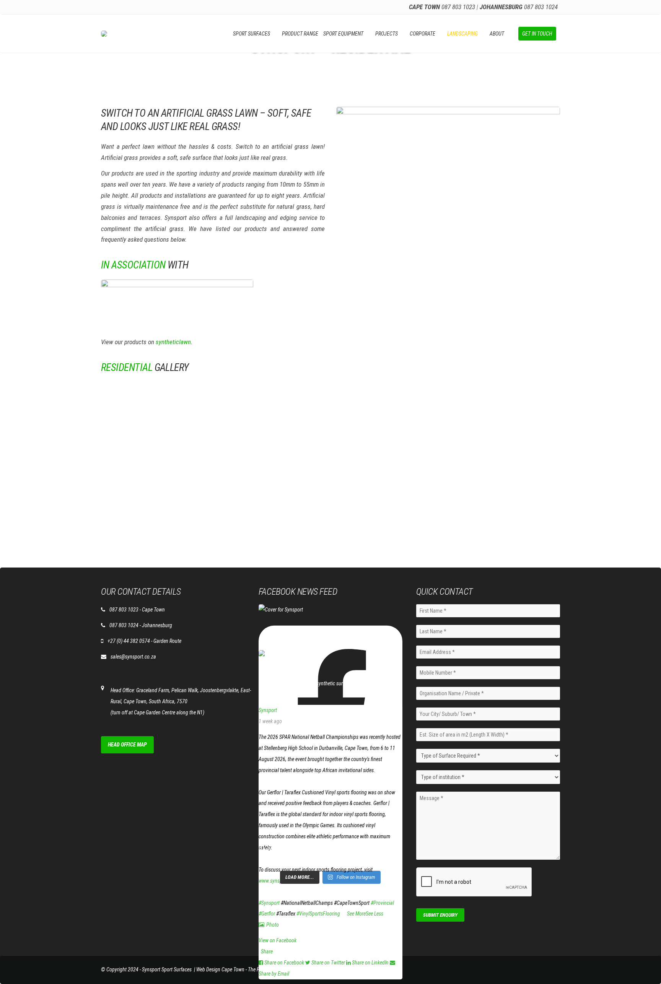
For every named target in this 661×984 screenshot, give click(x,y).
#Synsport (269, 903)
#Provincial (382, 903)
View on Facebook (277, 940)
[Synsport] (271, 655)
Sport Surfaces (251, 34)
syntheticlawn (173, 342)
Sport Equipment (343, 34)
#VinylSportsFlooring (318, 914)
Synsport (268, 710)
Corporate (422, 34)
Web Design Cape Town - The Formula (235, 969)
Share (267, 951)
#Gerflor (267, 914)
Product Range (300, 34)
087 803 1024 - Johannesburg (140, 625)
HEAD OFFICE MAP (127, 745)
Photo (272, 925)
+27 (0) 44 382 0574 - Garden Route (144, 641)
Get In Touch (537, 34)
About (497, 34)
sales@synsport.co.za (133, 657)
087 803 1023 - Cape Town (137, 610)
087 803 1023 (458, 7)
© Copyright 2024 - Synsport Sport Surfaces (146, 969)
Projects (386, 34)
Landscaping (462, 34)
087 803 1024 (541, 7)
